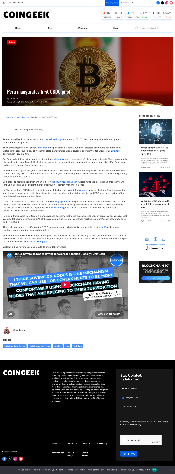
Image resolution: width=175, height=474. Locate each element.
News (50, 28)
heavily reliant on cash (65, 182)
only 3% (103, 227)
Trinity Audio (28, 130)
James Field (147, 221)
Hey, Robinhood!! (127, 3)
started (116, 151)
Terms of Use (58, 453)
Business (12, 42)
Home (18, 28)
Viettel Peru (77, 345)
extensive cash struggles (35, 241)
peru (67, 345)
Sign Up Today (128, 453)
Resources (83, 28)
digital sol (57, 345)
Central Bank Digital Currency (15, 345)
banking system (59, 201)
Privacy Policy (70, 454)
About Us (86, 443)
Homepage (10, 117)
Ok (154, 470)
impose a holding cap (58, 207)
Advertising (102, 443)
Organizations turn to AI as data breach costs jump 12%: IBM (154, 150)
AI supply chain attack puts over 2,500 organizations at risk (155, 204)
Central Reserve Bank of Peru (40, 345)
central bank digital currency (59, 139)
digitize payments (61, 159)
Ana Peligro (147, 167)
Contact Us (72, 443)
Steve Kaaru (14, 99)
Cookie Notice (85, 454)
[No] (171, 470)
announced (43, 147)
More (115, 28)
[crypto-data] (113, 14)
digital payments (78, 190)
